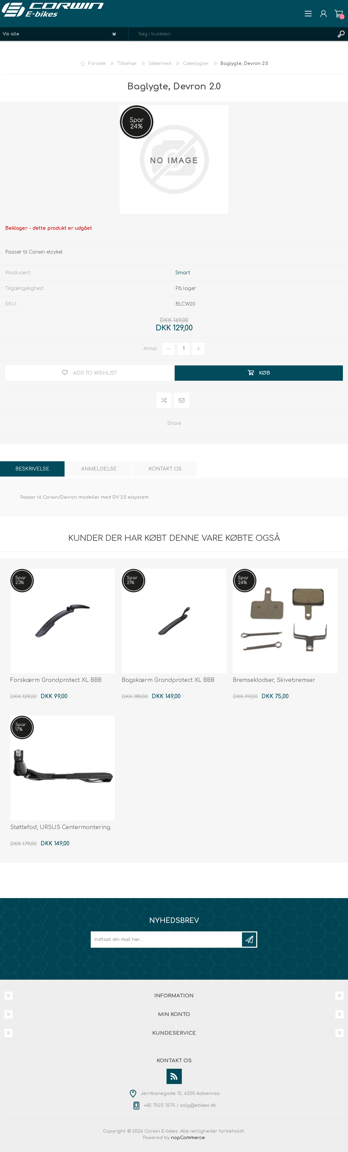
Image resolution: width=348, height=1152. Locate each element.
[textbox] (232, 34)
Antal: (150, 348)
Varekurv (338, 13)
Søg (341, 34)
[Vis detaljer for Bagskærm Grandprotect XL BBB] (174, 621)
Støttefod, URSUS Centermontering (60, 827)
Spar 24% (136, 123)
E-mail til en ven (182, 400)
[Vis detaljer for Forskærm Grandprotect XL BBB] (62, 621)
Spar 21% (132, 580)
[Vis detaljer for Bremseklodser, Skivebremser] (285, 621)
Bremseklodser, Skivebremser (274, 680)
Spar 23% (20, 580)
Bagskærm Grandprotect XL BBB (168, 680)
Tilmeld (249, 939)
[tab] (32, 469)
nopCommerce (188, 1137)
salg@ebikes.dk (198, 1105)
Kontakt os (165, 468)
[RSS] (174, 1076)
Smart (182, 272)
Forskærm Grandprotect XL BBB (56, 680)
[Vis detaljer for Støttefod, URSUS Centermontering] (62, 768)
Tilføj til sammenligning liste (164, 400)
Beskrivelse (32, 468)
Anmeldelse (99, 468)
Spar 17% (20, 727)
